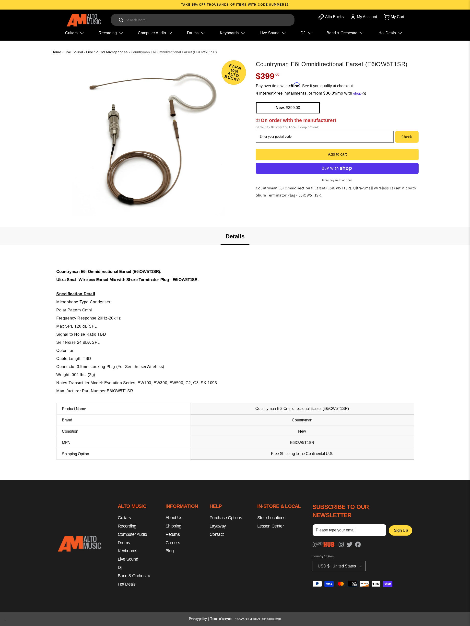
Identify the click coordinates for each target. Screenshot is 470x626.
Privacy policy (198, 619)
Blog (169, 551)
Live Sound (73, 52)
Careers (172, 542)
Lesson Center (270, 526)
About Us (173, 518)
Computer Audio (132, 534)
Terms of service (220, 619)
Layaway (218, 526)
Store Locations (271, 518)
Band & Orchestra (134, 575)
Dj (120, 567)
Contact (216, 534)
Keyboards (127, 551)
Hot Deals (127, 584)
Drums (124, 542)
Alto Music (251, 619)
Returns (172, 534)
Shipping (173, 526)
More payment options (337, 180)
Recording (127, 526)
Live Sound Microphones (107, 52)
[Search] (120, 19)
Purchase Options (226, 518)
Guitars (124, 518)
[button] (393, 17)
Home (56, 52)
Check (406, 136)
